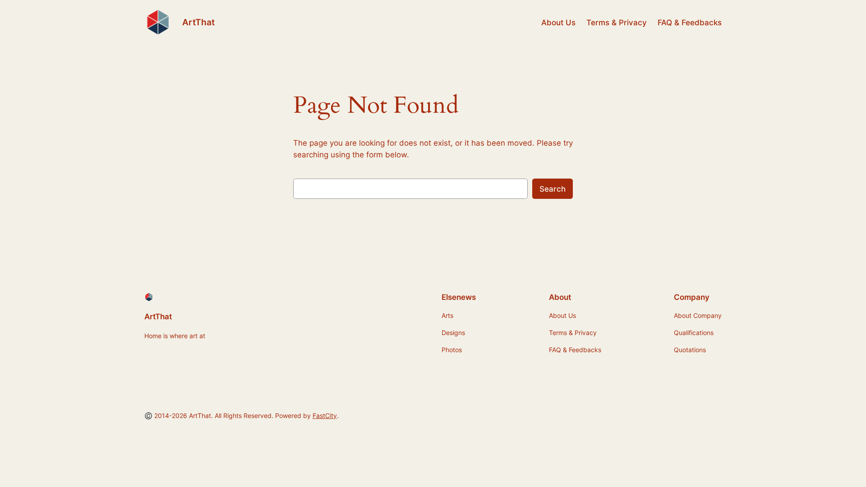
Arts (447, 315)
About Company (698, 315)
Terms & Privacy (616, 22)
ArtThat (198, 22)
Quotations (690, 350)
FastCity (325, 415)
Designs (453, 332)
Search (552, 188)
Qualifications (694, 332)
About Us (558, 22)
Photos (452, 350)
